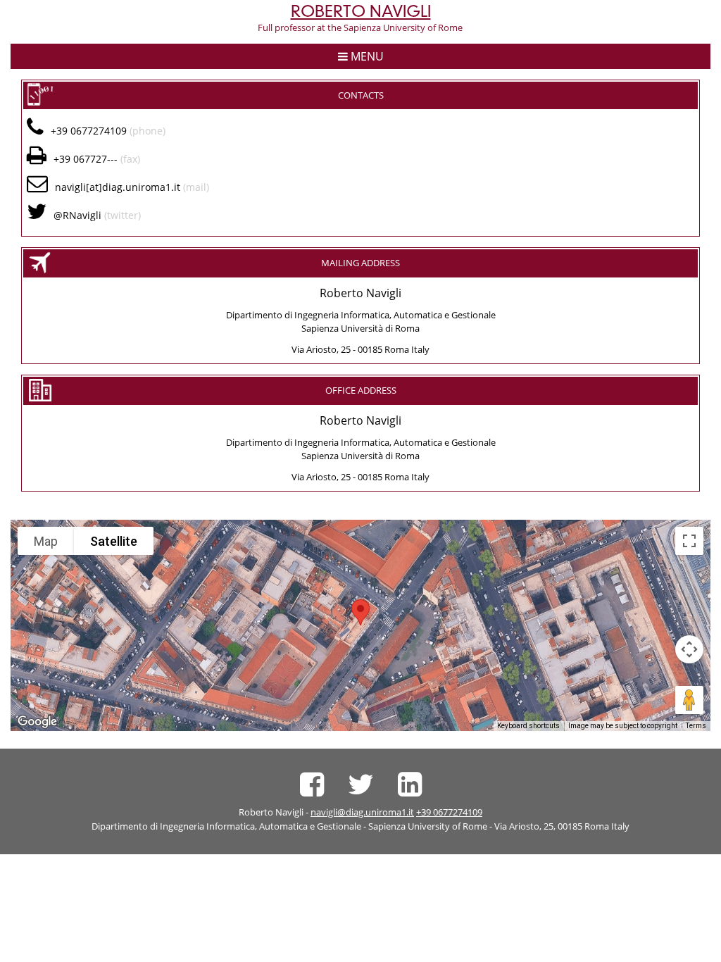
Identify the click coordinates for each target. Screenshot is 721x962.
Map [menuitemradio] (46, 541)
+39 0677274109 (449, 812)
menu (366, 56)
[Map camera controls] (689, 649)
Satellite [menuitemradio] (113, 541)
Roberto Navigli (361, 11)
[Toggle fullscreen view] (689, 541)
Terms (696, 726)
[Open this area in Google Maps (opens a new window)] (37, 722)
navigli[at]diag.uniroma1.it (117, 187)
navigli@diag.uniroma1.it (362, 812)
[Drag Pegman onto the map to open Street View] (689, 700)
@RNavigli (77, 215)
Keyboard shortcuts (528, 726)
